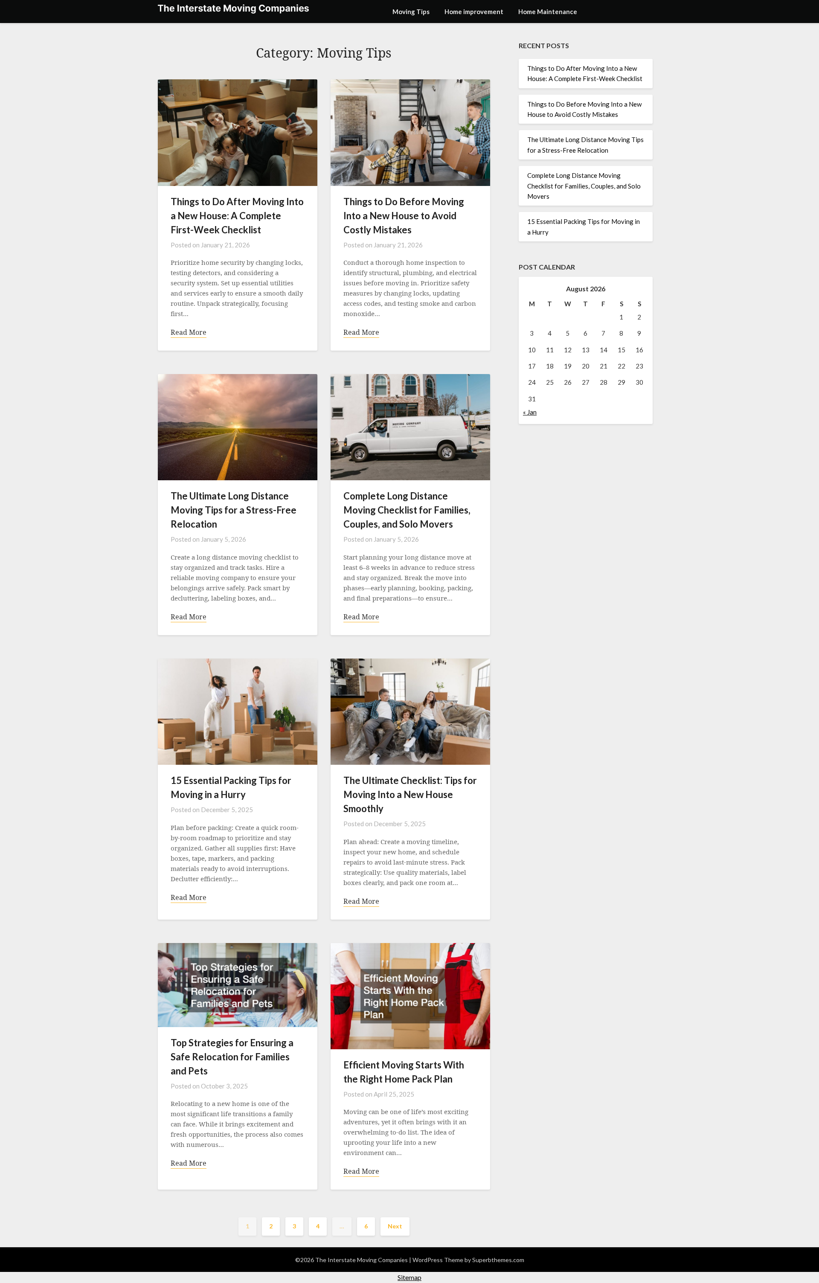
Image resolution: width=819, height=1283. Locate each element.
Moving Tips (411, 11)
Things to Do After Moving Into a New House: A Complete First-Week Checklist (237, 215)
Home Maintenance (547, 11)
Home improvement (473, 11)
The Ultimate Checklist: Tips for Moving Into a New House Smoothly (410, 794)
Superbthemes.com (498, 1259)
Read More (188, 332)
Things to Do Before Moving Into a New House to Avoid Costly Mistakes (403, 215)
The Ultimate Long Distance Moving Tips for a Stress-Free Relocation (233, 510)
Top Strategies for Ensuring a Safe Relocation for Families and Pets (232, 1057)
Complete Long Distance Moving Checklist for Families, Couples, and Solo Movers (406, 510)
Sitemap (409, 1277)
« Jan (530, 412)
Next (395, 1226)
